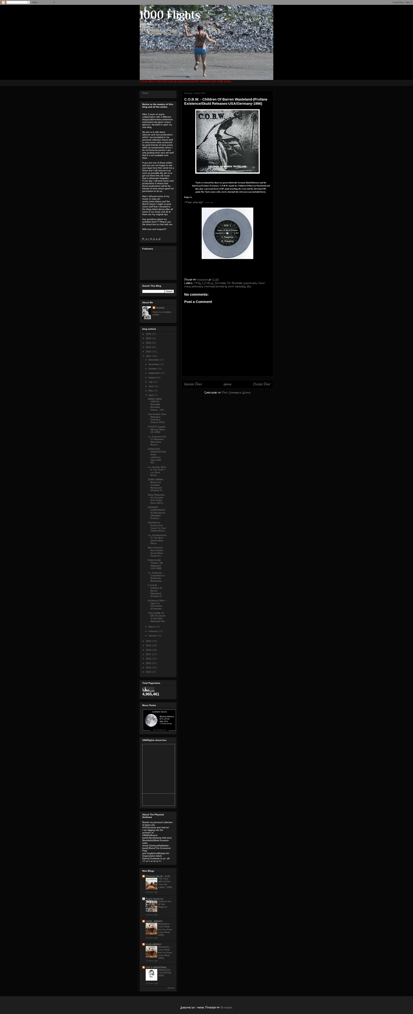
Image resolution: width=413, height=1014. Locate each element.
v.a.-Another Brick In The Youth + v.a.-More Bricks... (157, 471)
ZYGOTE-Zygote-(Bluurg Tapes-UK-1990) (157, 429)
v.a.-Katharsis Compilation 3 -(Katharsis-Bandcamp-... (157, 576)
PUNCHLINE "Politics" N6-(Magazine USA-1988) (155, 564)
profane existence (215, 286)
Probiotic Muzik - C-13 (158, 876)
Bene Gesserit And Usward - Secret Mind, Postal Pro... (156, 551)
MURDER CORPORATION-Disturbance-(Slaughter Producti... (157, 512)
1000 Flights (170, 14)
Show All (170, 988)
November (154, 364)
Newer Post (193, 384)
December (154, 359)
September (155, 373)
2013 (149, 672)
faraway (160, 307)
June (151, 386)
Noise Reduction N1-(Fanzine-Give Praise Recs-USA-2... (156, 499)
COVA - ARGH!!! (154, 921)
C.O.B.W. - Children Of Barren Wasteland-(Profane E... (155, 590)
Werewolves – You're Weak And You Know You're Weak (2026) (165, 929)
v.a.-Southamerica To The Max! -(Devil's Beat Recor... (157, 539)
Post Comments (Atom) (236, 392)
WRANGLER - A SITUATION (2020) (164, 973)
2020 (149, 641)
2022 (149, 351)
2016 (149, 658)
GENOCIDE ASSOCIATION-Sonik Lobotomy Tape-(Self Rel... (157, 456)
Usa (249, 286)
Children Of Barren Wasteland (236, 282)
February (154, 631)
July (151, 382)
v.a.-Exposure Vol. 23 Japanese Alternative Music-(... (157, 440)
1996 (197, 282)
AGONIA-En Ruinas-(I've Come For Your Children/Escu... (157, 526)
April (151, 395)
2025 (149, 338)
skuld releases (236, 286)
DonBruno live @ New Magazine (164, 904)
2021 (149, 356)
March (152, 626)
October (153, 368)
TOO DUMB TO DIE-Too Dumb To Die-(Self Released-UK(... (157, 617)
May (151, 390)
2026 (149, 334)
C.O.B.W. (207, 282)
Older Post (262, 384)
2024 (149, 342)
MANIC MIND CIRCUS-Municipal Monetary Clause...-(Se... (157, 404)
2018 (149, 650)
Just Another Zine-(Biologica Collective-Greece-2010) (157, 418)
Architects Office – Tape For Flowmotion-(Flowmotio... (157, 604)
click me (209, 203)
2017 (149, 654)
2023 (149, 347)
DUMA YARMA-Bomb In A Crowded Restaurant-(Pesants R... (156, 485)
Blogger (226, 1007)
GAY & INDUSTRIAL (156, 967)
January (153, 635)
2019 (149, 645)
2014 (149, 667)
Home (228, 384)
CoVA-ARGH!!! (153, 944)
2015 (149, 663)
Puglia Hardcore (154, 898)
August (152, 377)
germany (197, 286)
